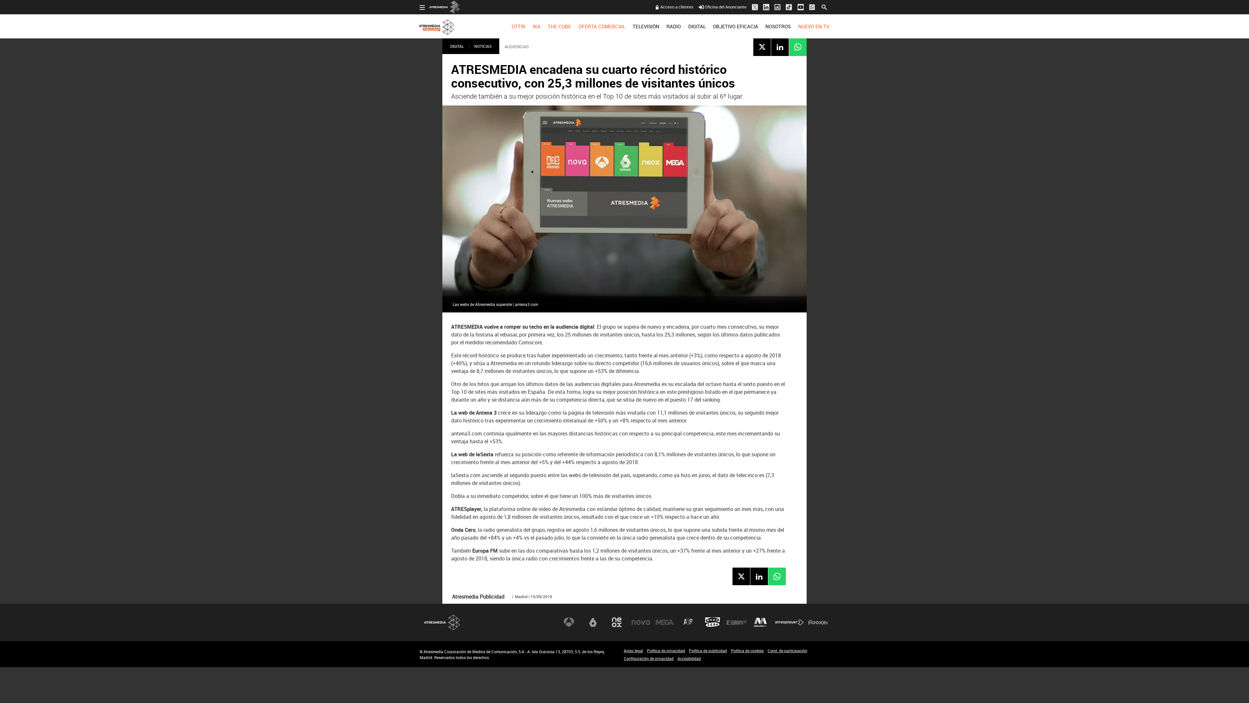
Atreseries (688, 622)
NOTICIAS (482, 46)
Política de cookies (747, 650)
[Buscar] (824, 6)
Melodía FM (760, 622)
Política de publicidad (708, 650)
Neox (616, 622)
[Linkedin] (780, 47)
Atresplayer (789, 622)
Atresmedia (442, 622)
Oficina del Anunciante (725, 7)
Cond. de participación (787, 650)
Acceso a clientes (676, 7)
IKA (537, 26)
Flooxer (818, 622)
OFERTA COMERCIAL (602, 26)
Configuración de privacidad (649, 658)
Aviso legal (633, 650)
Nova (641, 622)
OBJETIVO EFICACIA (735, 26)
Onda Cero (712, 622)
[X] (762, 47)
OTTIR (518, 26)
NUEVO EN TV (813, 26)
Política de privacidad (666, 650)
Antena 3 (569, 622)
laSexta (593, 622)
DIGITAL (697, 26)
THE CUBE (559, 26)
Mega (665, 622)
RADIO (673, 26)
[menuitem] (518, 26)
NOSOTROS (778, 26)
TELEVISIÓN (646, 26)
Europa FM (736, 622)
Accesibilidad (689, 658)
